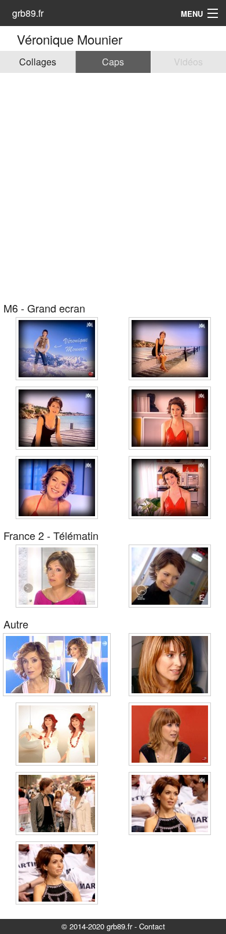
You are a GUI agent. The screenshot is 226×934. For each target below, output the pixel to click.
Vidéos (188, 61)
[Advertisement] (113, 186)
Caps (113, 61)
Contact (152, 926)
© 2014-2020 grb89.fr (96, 926)
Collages (37, 61)
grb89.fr (27, 13)
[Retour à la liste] (10, 39)
